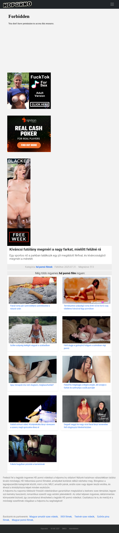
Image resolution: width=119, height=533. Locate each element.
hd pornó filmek (44, 267)
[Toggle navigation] (112, 4)
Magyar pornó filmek (22, 520)
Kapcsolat (44, 529)
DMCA (64, 529)
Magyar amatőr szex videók (43, 516)
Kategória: (30, 267)
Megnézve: (84, 267)
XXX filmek (66, 516)
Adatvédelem (73, 529)
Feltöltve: (59, 267)
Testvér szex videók (84, 516)
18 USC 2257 (55, 529)
